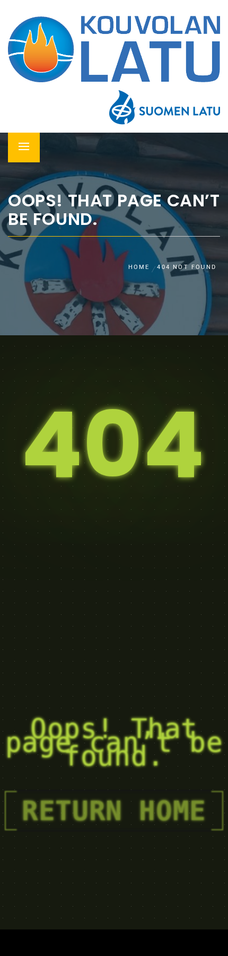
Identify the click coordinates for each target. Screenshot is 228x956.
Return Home (114, 811)
